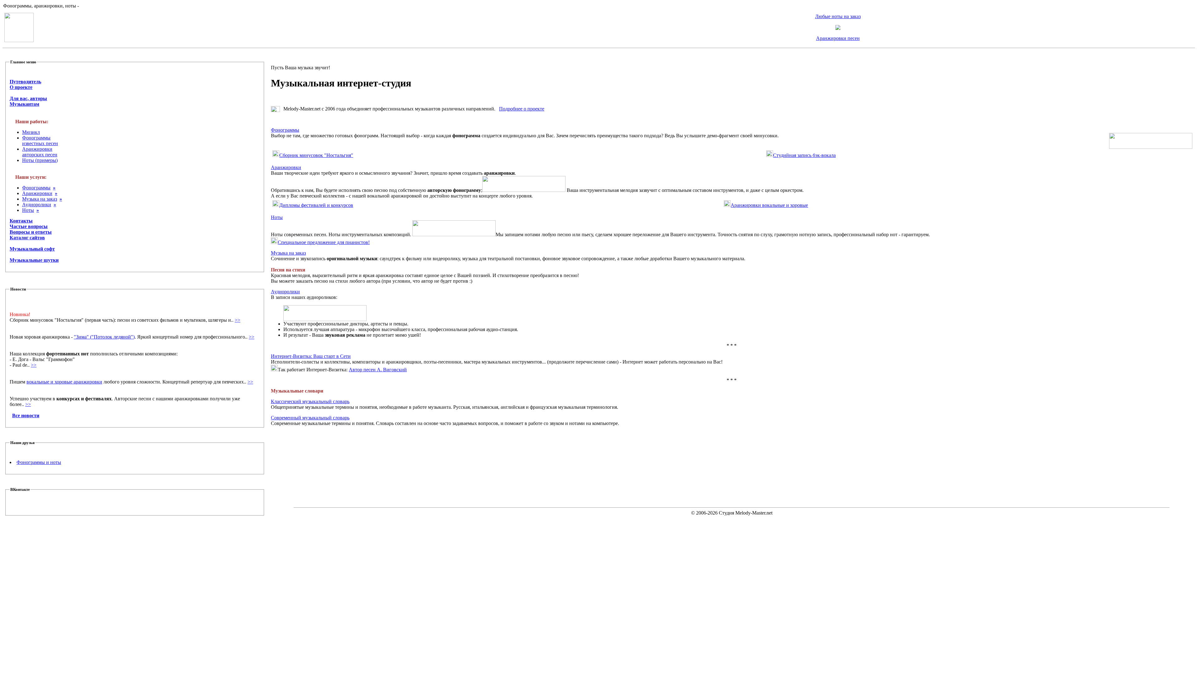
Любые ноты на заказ (838, 16)
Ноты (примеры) (40, 160)
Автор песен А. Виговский (378, 369)
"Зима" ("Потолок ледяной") (104, 336)
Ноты (28, 210)
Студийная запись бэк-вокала (804, 155)
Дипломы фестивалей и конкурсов (316, 205)
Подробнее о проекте (521, 108)
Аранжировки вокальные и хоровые (769, 205)
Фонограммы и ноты (39, 462)
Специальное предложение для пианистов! (324, 242)
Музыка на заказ (39, 199)
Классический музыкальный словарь (310, 401)
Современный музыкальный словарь (310, 417)
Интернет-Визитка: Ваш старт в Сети (311, 356)
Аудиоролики (36, 204)
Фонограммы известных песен (40, 140)
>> (237, 320)
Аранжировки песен (838, 38)
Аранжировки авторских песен (39, 151)
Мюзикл (31, 132)
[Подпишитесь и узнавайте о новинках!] (837, 28)
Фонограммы (36, 187)
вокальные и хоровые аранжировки (64, 381)
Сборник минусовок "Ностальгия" (316, 155)
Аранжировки (37, 193)
